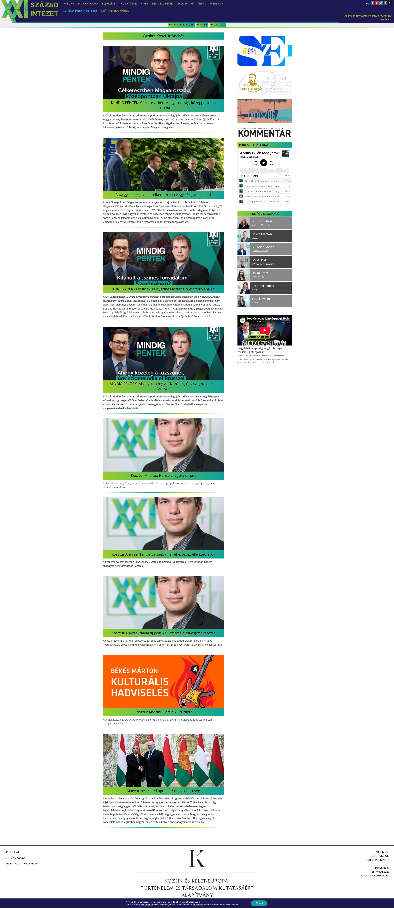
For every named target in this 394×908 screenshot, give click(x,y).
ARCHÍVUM (382, 852)
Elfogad (259, 903)
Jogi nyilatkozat (380, 871)
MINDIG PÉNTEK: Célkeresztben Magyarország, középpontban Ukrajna (163, 105)
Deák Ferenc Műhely (116, 10)
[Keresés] (390, 3)
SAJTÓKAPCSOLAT (16, 857)
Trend (202, 3)
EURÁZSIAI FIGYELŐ (377, 860)
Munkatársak (88, 3)
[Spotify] (385, 3)
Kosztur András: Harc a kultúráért (163, 711)
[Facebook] (372, 3)
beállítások (198, 904)
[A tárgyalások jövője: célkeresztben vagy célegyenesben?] (163, 164)
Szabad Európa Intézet (80, 10)
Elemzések (109, 3)
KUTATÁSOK (381, 856)
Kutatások (129, 3)
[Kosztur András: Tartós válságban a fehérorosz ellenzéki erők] (163, 523)
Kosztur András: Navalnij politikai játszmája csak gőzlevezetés (163, 632)
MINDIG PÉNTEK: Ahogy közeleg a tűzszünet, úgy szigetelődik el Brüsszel (163, 386)
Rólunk (68, 3)
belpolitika (218, 25)
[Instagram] (381, 3)
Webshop (216, 3)
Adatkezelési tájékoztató (374, 875)
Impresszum (381, 867)
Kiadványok (185, 3)
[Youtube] (377, 3)
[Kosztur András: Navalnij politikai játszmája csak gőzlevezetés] (163, 602)
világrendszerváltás (182, 25)
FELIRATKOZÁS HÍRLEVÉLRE (21, 863)
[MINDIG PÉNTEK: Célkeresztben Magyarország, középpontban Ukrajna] (163, 72)
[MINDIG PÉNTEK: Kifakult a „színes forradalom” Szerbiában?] (163, 258)
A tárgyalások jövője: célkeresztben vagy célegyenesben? (163, 194)
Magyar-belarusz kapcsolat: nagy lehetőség (163, 790)
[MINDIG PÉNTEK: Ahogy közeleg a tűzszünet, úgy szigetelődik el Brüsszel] (163, 353)
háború (203, 25)
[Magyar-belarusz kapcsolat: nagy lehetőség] (163, 760)
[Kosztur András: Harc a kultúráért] (163, 681)
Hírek (144, 3)
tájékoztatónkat (146, 904)
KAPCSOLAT (12, 852)
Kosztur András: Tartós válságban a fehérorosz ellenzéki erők (163, 554)
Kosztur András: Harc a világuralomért (163, 475)
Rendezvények (162, 3)
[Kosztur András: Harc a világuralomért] (163, 445)
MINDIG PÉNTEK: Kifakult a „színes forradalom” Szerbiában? (163, 288)
